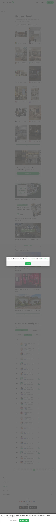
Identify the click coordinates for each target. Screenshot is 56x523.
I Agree (28, 263)
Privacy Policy (44, 258)
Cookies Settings (13, 520)
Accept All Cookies (24, 520)
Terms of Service (31, 258)
